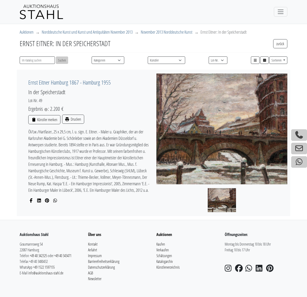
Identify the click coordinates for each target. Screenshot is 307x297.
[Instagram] (229, 269)
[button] (255, 60)
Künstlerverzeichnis (168, 267)
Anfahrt (92, 250)
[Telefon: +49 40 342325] (299, 135)
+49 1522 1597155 (44, 267)
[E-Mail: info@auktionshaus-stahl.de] (299, 148)
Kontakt (93, 244)
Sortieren (277, 60)
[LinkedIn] (39, 200)
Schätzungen (164, 255)
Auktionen (27, 32)
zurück (280, 43)
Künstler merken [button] (46, 119)
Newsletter (94, 278)
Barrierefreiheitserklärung (103, 261)
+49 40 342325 (38, 255)
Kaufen (160, 244)
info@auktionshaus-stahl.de (45, 273)
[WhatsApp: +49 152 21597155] (299, 162)
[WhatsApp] (55, 200)
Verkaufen (162, 250)
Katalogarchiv (164, 261)
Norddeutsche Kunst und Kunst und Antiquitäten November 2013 (87, 32)
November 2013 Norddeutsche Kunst (166, 32)
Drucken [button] (75, 119)
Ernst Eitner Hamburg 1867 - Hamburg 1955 (69, 82)
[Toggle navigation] (280, 12)
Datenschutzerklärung (101, 267)
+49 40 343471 (62, 255)
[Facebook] (31, 200)
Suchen (62, 60)
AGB (90, 273)
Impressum (95, 255)
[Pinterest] (47, 200)
